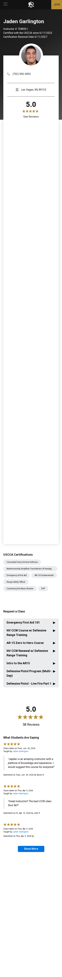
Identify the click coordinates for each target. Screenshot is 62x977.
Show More (31, 848)
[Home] (31, 4)
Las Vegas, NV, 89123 (33, 89)
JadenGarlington (20, 751)
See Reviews (31, 116)
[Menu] (5, 5)
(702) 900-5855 (22, 73)
